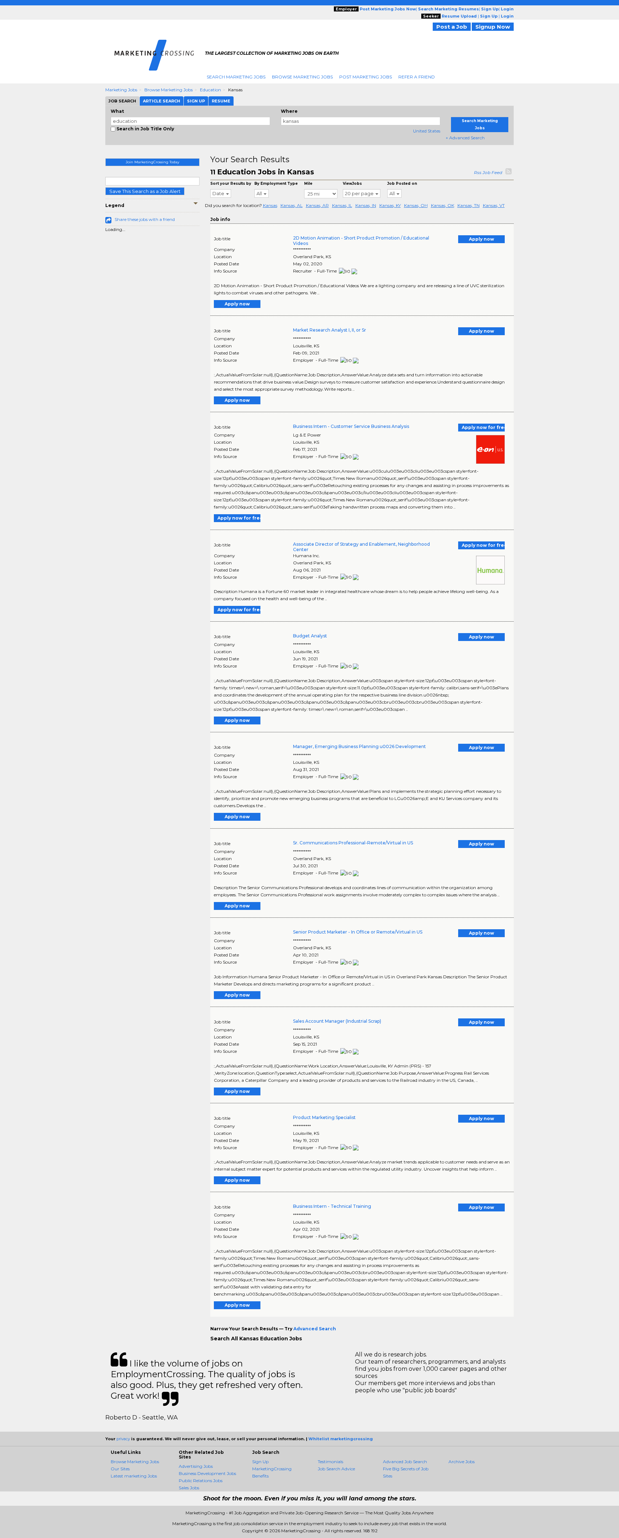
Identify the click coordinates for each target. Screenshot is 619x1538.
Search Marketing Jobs (236, 76)
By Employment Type (276, 183)
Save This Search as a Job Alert (145, 191)
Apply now (481, 239)
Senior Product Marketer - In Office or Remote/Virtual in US (357, 932)
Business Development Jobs (207, 1473)
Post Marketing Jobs (365, 76)
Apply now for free (483, 427)
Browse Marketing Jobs (302, 76)
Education (210, 89)
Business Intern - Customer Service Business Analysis (351, 426)
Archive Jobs (461, 1461)
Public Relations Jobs (200, 1480)
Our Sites (120, 1468)
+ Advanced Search (465, 137)
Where (289, 111)
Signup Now (492, 26)
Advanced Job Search (405, 1461)
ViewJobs (352, 183)
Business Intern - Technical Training (332, 1206)
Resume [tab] (221, 100)
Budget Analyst (310, 635)
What (117, 111)
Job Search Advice (336, 1468)
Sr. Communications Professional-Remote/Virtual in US (353, 842)
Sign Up (260, 1461)
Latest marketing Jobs (134, 1476)
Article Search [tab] (161, 100)
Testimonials (330, 1461)
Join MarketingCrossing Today (152, 162)
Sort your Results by (230, 183)
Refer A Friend (416, 76)
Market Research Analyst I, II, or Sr (329, 330)
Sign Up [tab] (196, 100)
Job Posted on (402, 183)
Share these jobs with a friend (145, 219)
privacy (123, 1438)
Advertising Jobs (196, 1466)
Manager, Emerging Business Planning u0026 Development (359, 746)
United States (426, 131)
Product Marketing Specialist (324, 1117)
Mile (308, 183)
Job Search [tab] (122, 100)
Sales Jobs (189, 1487)
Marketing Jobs (121, 89)
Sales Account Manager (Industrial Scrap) (337, 1021)
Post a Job (451, 26)
